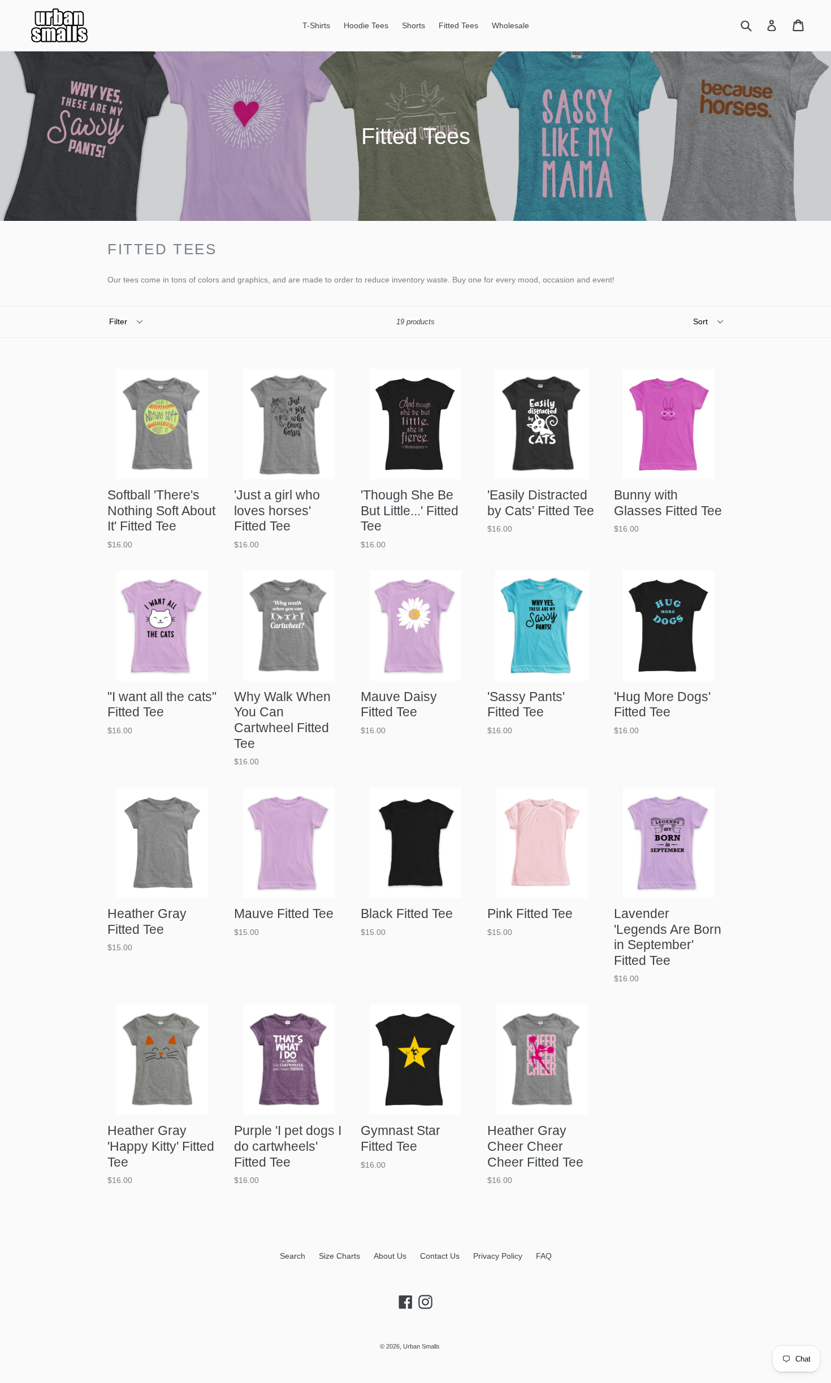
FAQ (544, 1255)
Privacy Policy (497, 1255)
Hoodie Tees (366, 25)
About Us (390, 1255)
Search (292, 1255)
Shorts (413, 25)
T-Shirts (316, 25)
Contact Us (440, 1255)
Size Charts (339, 1255)
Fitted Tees (458, 25)
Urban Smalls (421, 1346)
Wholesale (510, 25)
